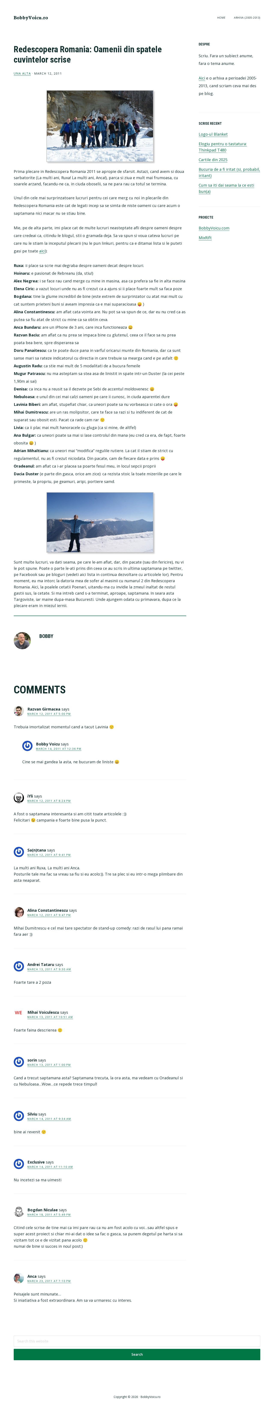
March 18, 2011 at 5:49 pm (49, 1214)
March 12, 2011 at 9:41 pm (49, 855)
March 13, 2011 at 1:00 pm (49, 1065)
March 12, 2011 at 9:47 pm (49, 915)
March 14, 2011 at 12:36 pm (58, 749)
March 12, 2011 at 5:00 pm (49, 714)
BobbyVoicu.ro (31, 18)
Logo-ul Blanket (213, 134)
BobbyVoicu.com (214, 228)
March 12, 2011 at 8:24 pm (49, 801)
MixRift (205, 237)
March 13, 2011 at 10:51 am (50, 1017)
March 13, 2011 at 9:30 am (49, 969)
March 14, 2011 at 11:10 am (50, 1167)
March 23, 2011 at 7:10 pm (49, 1281)
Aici (202, 78)
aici (42, 250)
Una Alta (22, 73)
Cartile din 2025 (213, 159)
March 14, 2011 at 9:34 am (49, 1119)
